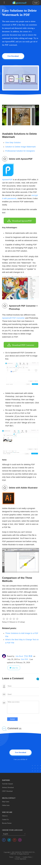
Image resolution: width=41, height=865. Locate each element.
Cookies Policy (27, 857)
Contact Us (5, 819)
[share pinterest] (14, 840)
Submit (12, 719)
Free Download (13, 56)
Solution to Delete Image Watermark (20, 147)
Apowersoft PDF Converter (13, 318)
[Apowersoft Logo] (20, 2)
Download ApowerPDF (22, 221)
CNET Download (7, 791)
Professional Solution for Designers (20, 151)
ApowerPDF (7, 180)
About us (4, 816)
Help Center (5, 801)
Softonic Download (8, 787)
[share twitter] (9, 840)
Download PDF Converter (23, 345)
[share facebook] (3, 840)
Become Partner (7, 823)
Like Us (15, 668)
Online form (5, 805)
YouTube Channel (7, 784)
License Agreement (20, 859)
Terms (11, 857)
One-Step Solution (13, 142)
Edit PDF (24, 659)
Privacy (18, 857)
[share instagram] (20, 840)
